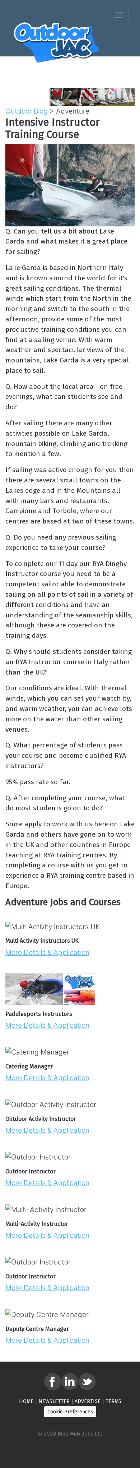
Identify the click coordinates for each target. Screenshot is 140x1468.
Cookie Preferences (70, 1412)
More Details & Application (47, 952)
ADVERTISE (88, 1401)
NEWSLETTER (54, 1401)
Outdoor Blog (26, 111)
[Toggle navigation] (119, 15)
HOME (26, 1401)
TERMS (113, 1401)
